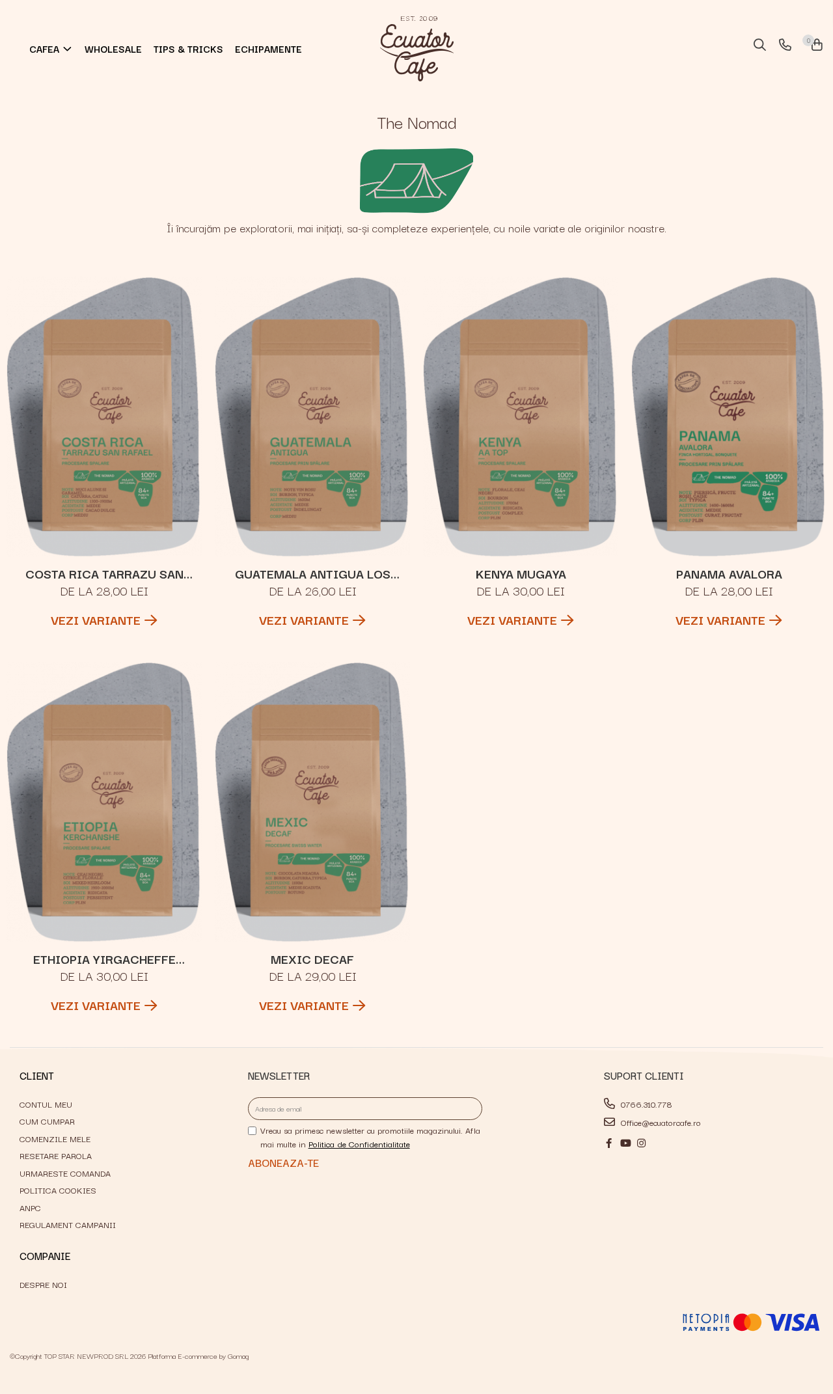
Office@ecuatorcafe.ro (659, 1121)
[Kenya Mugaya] (520, 417)
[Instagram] (641, 1142)
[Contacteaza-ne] (782, 45)
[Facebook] (609, 1142)
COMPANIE (45, 1255)
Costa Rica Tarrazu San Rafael (104, 573)
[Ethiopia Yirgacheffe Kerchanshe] (104, 802)
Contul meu (46, 1103)
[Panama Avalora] (728, 417)
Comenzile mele (55, 1138)
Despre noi (43, 1284)
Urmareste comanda (65, 1172)
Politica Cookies (58, 1189)
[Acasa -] (416, 48)
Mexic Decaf (312, 958)
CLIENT (37, 1075)
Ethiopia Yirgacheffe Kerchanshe (104, 958)
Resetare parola (56, 1155)
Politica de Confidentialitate (359, 1143)
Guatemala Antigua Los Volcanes (312, 573)
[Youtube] (625, 1142)
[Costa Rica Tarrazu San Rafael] (104, 417)
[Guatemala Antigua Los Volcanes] (312, 417)
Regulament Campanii (68, 1224)
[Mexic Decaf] (312, 802)
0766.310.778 (645, 1103)
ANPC (30, 1207)
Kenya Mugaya (521, 573)
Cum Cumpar (47, 1120)
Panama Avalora (729, 573)
